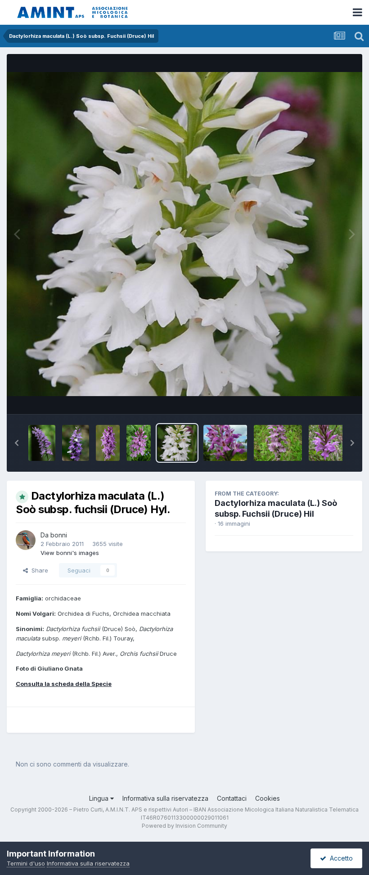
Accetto (339, 858)
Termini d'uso (26, 863)
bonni (58, 535)
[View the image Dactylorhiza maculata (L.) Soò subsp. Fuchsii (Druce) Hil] (278, 443)
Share (38, 570)
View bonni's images (69, 552)
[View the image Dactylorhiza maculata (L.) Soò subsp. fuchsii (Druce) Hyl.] (41, 443)
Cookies (267, 798)
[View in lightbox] (184, 234)
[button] (17, 443)
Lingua (99, 798)
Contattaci (232, 798)
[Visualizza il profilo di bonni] (26, 540)
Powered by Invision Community (184, 825)
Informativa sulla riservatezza (165, 798)
